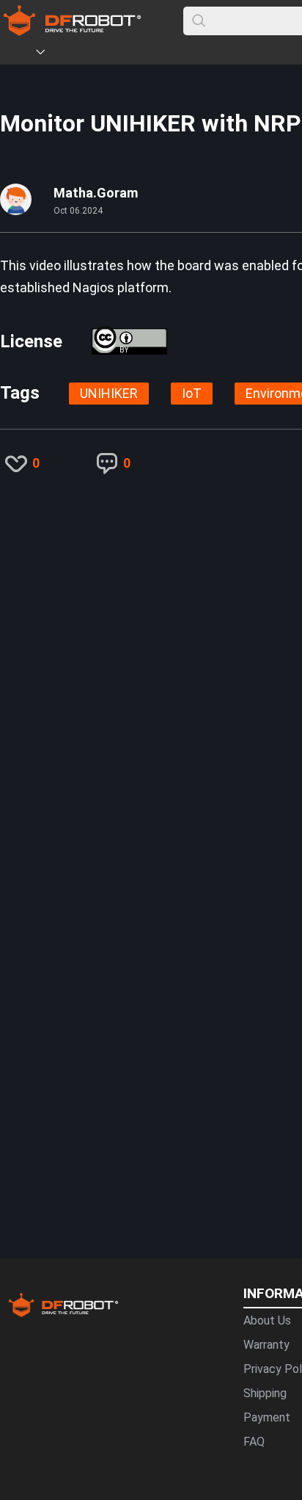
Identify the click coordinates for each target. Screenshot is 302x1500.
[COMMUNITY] (49, 54)
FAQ (254, 1442)
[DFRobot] (72, 31)
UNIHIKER (109, 393)
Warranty (266, 1345)
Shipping (265, 1393)
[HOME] (20, 54)
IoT (192, 393)
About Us (267, 1320)
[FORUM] (78, 54)
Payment (266, 1417)
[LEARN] (144, 54)
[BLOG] (122, 54)
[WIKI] (100, 54)
